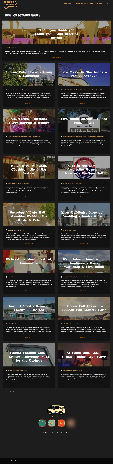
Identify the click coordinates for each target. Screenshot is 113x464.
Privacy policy (56, 417)
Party (23, 89)
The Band (68, 3)
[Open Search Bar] (108, 3)
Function (83, 89)
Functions (18, 89)
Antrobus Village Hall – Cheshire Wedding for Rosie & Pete (29, 216)
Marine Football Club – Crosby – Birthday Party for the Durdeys (29, 357)
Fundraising (12, 47)
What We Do (81, 3)
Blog (7, 47)
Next (14, 391)
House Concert (96, 89)
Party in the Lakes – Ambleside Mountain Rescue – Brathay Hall (84, 169)
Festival (78, 89)
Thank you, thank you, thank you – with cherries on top (56, 34)
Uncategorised (66, 89)
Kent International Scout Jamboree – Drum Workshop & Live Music (84, 263)
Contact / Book (96, 3)
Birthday (73, 89)
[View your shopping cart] (104, 3)
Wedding (10, 89)
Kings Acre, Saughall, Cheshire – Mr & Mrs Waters (29, 169)
